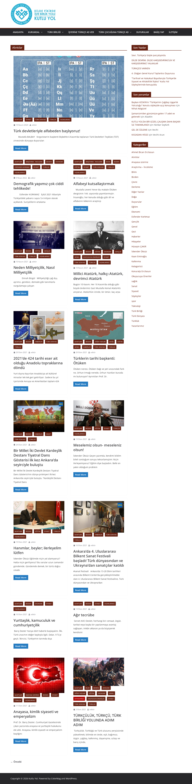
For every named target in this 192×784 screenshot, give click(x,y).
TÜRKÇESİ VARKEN (141, 68)
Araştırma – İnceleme (142, 167)
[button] (41, 32)
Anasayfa (18, 32)
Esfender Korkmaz (22, 167)
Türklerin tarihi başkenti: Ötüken (94, 360)
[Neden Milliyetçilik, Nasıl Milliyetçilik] (39, 235)
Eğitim (77, 167)
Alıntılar (18, 120)
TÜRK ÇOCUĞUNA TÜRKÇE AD (114, 32)
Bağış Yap (159, 32)
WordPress (71, 778)
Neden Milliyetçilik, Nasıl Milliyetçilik (34, 270)
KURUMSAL (34, 32)
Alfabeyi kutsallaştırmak (93, 183)
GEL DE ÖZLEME (139, 129)
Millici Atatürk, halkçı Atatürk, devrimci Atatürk (98, 276)
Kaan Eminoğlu (139, 256)
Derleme (106, 688)
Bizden (49, 162)
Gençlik (47, 251)
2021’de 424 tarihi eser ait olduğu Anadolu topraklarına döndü (38, 363)
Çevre (134, 182)
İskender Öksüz (139, 251)
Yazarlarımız (65, 120)
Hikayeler (136, 241)
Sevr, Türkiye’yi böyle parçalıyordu (149, 55)
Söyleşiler (136, 296)
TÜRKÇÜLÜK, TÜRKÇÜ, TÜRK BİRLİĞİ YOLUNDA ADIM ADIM (97, 720)
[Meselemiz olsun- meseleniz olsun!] (98, 413)
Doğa (111, 342)
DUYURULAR (142, 32)
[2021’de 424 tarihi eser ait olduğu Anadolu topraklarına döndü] (39, 325)
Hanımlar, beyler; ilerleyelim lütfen (37, 550)
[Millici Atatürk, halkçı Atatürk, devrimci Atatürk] (98, 235)
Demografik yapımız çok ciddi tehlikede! (39, 186)
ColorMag (56, 778)
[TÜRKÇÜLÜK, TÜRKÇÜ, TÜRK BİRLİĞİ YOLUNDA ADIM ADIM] (98, 672)
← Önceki (15, 761)
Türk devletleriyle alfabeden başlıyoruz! (47, 130)
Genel (77, 257)
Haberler (38, 342)
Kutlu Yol (33, 778)
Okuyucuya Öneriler (91, 257)
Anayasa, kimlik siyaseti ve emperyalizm (36, 714)
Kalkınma (136, 261)
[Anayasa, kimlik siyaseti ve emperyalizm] (39, 675)
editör (34, 125)
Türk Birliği (137, 311)
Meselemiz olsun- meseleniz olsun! (97, 447)
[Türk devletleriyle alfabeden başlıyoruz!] (69, 87)
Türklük (53, 120)
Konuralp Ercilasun (141, 271)
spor (134, 301)
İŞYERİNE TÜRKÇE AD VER (81, 32)
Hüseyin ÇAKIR (139, 246)
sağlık (134, 281)
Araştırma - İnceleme (34, 162)
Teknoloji (136, 306)
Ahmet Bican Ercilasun (143, 152)
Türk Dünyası (40, 120)
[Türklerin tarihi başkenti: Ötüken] (98, 325)
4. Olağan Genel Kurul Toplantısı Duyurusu (153, 73)
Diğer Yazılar (100, 342)
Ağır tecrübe (83, 614)
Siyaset (28, 120)
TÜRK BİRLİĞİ (54, 32)
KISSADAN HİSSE (140, 134)
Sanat (48, 434)
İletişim (173, 32)
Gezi (134, 231)
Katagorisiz (79, 699)
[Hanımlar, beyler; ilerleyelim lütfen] (39, 515)
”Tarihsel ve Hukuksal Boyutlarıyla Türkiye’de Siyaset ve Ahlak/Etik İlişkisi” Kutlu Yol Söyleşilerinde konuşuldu (154, 81)
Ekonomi (59, 162)
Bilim (108, 162)
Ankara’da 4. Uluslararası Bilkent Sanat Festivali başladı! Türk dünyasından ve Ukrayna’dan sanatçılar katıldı (98, 558)
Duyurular (137, 201)
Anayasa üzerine (32, 695)
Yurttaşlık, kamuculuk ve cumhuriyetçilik (34, 622)
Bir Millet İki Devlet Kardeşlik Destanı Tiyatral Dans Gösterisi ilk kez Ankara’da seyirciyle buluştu (38, 457)
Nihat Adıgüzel (139, 108)
